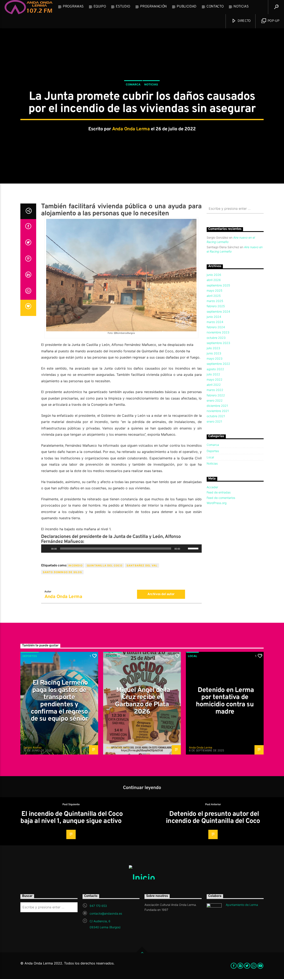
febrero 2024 (216, 327)
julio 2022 (213, 374)
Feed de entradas (219, 492)
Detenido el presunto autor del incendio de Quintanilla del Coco (213, 818)
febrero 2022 (216, 395)
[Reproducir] (46, 548)
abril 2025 (214, 295)
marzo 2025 (215, 301)
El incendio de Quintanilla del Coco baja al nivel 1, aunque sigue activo (71, 818)
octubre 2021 (216, 416)
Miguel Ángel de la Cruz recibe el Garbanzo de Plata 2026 (142, 701)
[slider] (194, 548)
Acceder (212, 487)
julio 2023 (213, 348)
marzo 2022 (215, 390)
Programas (73, 6)
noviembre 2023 (218, 332)
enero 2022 (215, 400)
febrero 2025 (216, 306)
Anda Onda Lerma (131, 129)
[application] (121, 548)
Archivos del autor (161, 594)
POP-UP (273, 21)
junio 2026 (214, 274)
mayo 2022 (214, 379)
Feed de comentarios (221, 497)
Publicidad (186, 6)
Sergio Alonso (32, 747)
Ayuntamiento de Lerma (242, 904)
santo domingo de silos (62, 572)
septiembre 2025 (218, 285)
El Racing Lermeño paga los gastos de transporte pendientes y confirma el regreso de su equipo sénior (59, 701)
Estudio (123, 6)
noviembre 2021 (218, 411)
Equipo (100, 6)
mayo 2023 (214, 358)
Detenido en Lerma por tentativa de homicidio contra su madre (225, 701)
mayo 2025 (214, 290)
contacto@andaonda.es (106, 913)
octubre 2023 (216, 337)
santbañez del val (142, 565)
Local (210, 457)
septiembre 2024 (218, 311)
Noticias (240, 6)
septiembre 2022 (218, 363)
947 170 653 (98, 905)
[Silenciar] (185, 548)
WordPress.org (216, 503)
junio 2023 (214, 353)
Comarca (133, 84)
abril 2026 (214, 280)
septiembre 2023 (218, 343)
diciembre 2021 (217, 405)
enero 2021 (214, 421)
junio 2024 (214, 316)
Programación (153, 6)
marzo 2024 (215, 322)
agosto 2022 (215, 369)
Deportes (213, 451)
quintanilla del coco (104, 565)
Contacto (214, 6)
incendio (75, 565)
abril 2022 (214, 384)
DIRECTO (244, 21)
